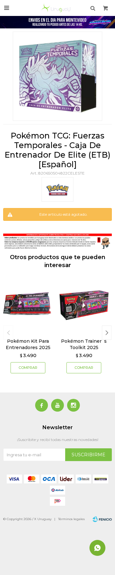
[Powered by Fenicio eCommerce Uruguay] (102, 519)
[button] (106, 332)
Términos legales (71, 519)
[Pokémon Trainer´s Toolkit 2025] (83, 305)
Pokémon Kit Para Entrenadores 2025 (28, 344)
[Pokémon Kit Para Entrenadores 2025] (28, 305)
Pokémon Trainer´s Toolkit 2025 (84, 344)
